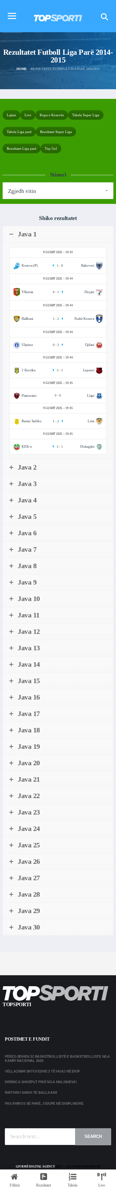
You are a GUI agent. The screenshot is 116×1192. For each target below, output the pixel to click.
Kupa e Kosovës (52, 115)
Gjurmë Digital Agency (35, 1166)
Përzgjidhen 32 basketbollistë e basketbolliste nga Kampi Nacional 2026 (57, 1058)
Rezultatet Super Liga (56, 132)
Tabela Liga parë (19, 132)
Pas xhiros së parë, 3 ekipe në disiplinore (44, 1103)
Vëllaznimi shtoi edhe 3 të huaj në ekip (42, 1071)
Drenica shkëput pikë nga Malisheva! (41, 1082)
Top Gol (51, 148)
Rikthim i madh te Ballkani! (31, 1092)
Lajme (11, 115)
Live (27, 115)
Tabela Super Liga (85, 115)
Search (93, 1136)
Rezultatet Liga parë (21, 148)
